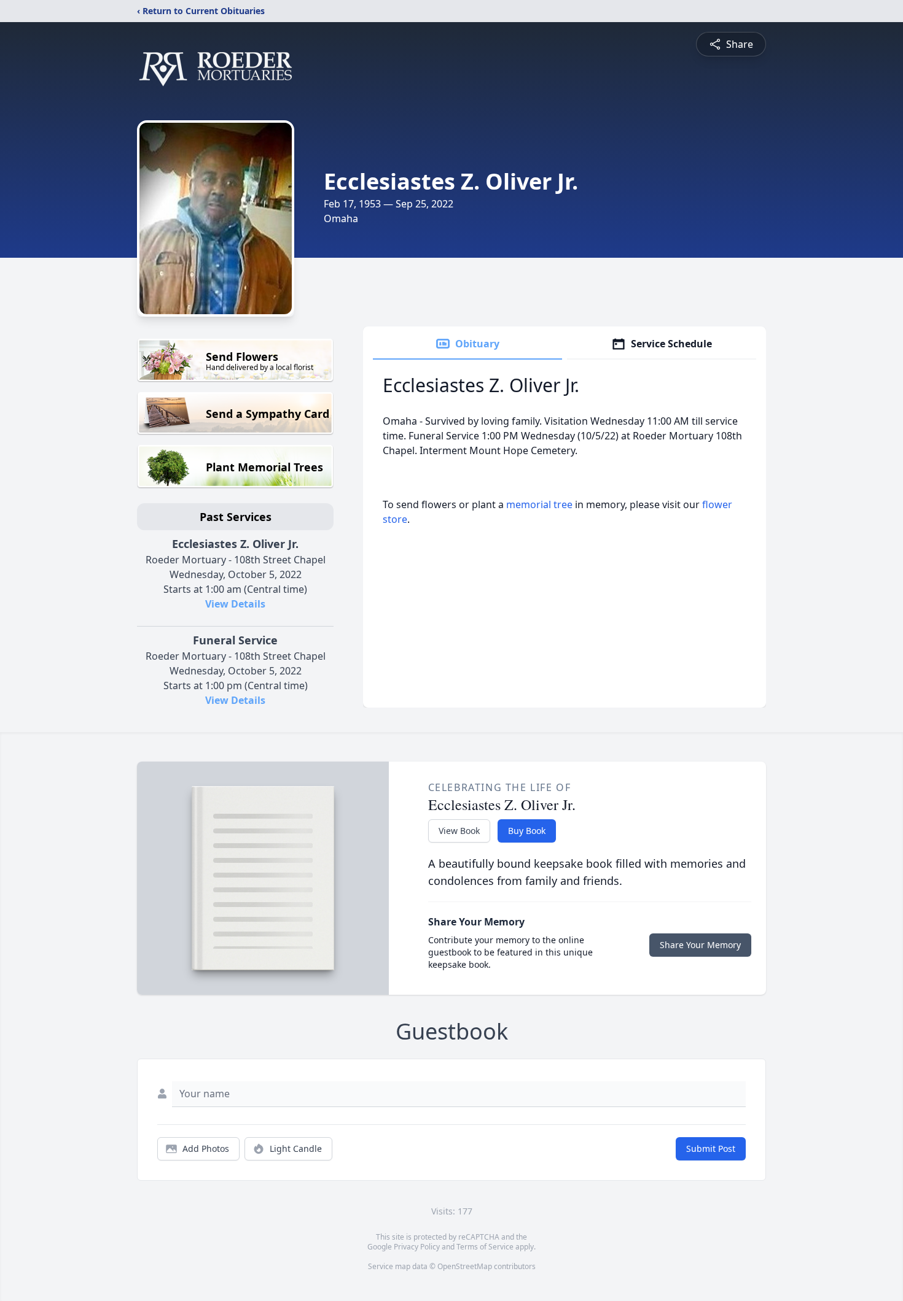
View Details (235, 604)
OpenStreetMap (464, 1266)
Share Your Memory (700, 945)
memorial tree (539, 504)
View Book (459, 830)
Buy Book (526, 830)
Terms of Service (485, 1246)
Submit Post (710, 1148)
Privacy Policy (417, 1246)
